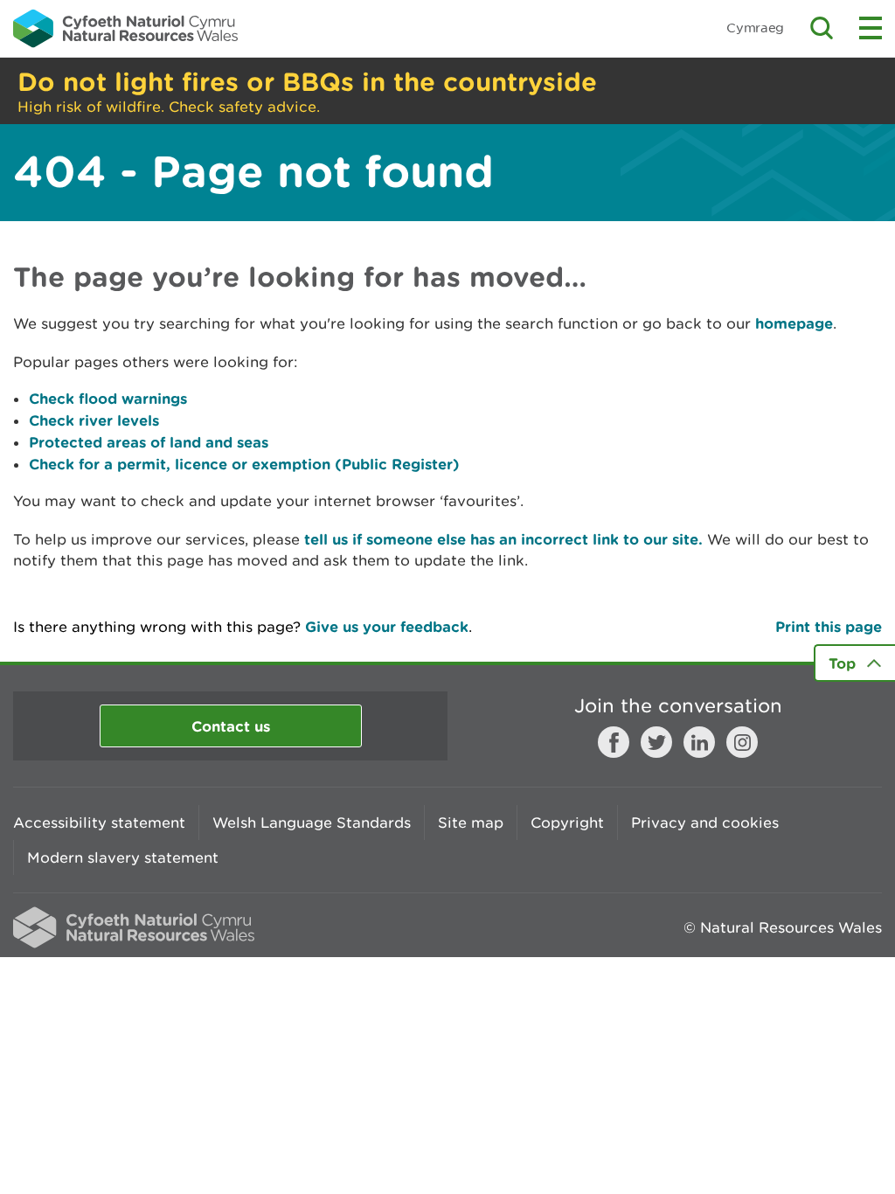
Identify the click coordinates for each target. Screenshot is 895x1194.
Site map (470, 822)
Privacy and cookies (705, 822)
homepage (794, 323)
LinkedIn (699, 742)
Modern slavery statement (123, 857)
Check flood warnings (108, 398)
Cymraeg (755, 27)
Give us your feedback (386, 626)
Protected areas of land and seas (148, 442)
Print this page (828, 626)
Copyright (567, 822)
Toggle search (821, 28)
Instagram (742, 742)
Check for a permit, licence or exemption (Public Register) (244, 463)
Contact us (230, 726)
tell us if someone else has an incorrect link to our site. (503, 539)
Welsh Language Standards (311, 822)
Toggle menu (870, 28)
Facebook (613, 742)
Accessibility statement (99, 822)
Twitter (656, 742)
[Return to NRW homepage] (125, 28)
